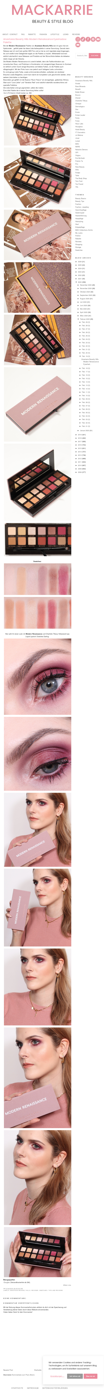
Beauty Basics (80, 198)
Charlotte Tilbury (81, 100)
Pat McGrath (80, 158)
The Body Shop (81, 178)
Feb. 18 (85, 368)
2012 (80, 458)
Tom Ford (78, 181)
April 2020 (84, 312)
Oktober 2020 (85, 292)
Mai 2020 (83, 309)
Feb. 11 (85, 392)
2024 (80, 268)
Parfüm (78, 235)
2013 (80, 455)
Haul (77, 224)
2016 (80, 445)
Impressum (33, 1388)
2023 (80, 272)
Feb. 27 (85, 329)
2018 (80, 438)
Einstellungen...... (57, 1376)
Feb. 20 (85, 353)
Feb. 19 (85, 356)
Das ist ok (90, 1376)
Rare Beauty (79, 167)
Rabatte (78, 238)
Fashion (78, 204)
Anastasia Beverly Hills (20, 1290)
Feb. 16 (85, 375)
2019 (80, 434)
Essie (77, 112)
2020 (80, 282)
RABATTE (32, 34)
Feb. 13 (85, 385)
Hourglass (79, 126)
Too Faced (79, 184)
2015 (80, 448)
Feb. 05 (85, 412)
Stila (77, 169)
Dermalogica (79, 106)
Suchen (94, 55)
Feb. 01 (85, 426)
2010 (80, 465)
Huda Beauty (80, 129)
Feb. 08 (85, 402)
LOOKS (65, 34)
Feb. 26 (85, 332)
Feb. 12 (85, 388)
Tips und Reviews (55, 1290)
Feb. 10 (85, 395)
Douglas (7, 1282)
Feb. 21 (85, 349)
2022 (80, 275)
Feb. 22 (85, 346)
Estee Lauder (80, 115)
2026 (80, 261)
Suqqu (77, 172)
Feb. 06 (85, 409)
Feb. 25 (85, 335)
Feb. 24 (85, 339)
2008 (80, 472)
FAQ (22, 34)
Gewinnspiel (79, 212)
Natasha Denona (81, 149)
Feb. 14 (85, 382)
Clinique (78, 103)
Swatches (43, 1290)
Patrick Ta (79, 161)
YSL (76, 187)
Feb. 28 (85, 325)
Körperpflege (80, 227)
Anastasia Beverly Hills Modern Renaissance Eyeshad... (90, 361)
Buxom (78, 95)
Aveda (77, 83)
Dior (76, 109)
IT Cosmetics (80, 132)
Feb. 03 (85, 419)
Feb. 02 (85, 423)
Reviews (34, 1290)
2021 (80, 278)
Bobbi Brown (80, 92)
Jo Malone (79, 135)
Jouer (77, 138)
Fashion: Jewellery (82, 207)
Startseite (37, 1370)
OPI (76, 152)
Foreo (77, 121)
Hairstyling (79, 221)
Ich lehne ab (75, 1376)
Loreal (77, 141)
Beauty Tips (79, 201)
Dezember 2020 (86, 285)
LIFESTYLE (54, 34)
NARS (77, 146)
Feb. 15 (85, 378)
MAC (77, 144)
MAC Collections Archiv (84, 230)
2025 (80, 265)
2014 (80, 451)
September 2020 (86, 295)
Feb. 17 (85, 371)
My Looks (79, 233)
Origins (78, 155)
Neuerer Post (8, 1370)
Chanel (77, 98)
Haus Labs (79, 123)
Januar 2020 (85, 430)
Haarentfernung (80, 215)
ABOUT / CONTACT (10, 34)
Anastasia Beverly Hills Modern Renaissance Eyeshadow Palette (34, 41)
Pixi (76, 164)
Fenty (77, 118)
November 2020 (86, 288)
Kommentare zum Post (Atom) (23, 1375)
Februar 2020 (85, 319)
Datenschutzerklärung (55, 1388)
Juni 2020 (84, 305)
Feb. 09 (85, 399)
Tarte (77, 175)
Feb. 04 (85, 416)
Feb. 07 (85, 405)
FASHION (43, 34)
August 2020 (85, 298)
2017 (80, 441)
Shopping (78, 244)
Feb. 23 (85, 342)
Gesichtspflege (80, 210)
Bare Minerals (80, 86)
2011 (80, 462)
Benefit (78, 89)
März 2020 (84, 315)
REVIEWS (76, 34)
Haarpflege (79, 218)
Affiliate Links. (67, 1285)
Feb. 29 (85, 322)
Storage (78, 247)
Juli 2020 (83, 302)
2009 (80, 468)
